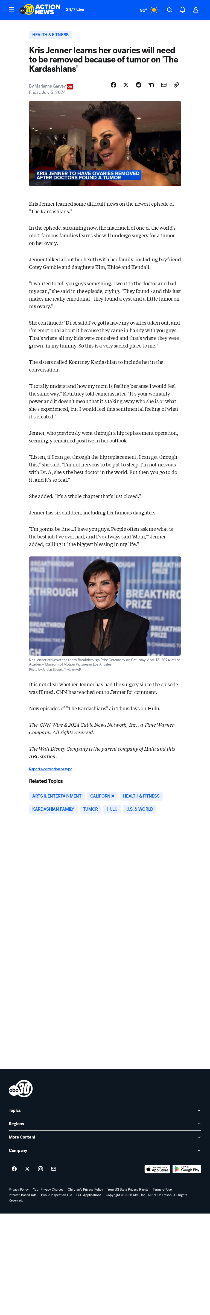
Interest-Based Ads (23, 1195)
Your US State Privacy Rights (127, 1189)
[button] (11, 9)
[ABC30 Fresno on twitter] (27, 1169)
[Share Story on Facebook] (113, 84)
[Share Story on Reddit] (138, 84)
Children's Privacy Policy (85, 1189)
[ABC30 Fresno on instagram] (40, 1169)
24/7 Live (75, 9)
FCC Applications (88, 1195)
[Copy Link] (176, 84)
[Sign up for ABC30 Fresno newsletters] (53, 1169)
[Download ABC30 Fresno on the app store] (157, 1169)
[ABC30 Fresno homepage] (39, 10)
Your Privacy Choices (48, 1189)
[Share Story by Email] (163, 84)
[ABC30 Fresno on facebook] (14, 1169)
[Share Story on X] (126, 84)
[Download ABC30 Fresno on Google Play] (187, 1169)
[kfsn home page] (21, 1088)
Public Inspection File (56, 1195)
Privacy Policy (19, 1189)
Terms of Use (162, 1189)
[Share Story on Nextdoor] (151, 84)
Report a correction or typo (50, 769)
